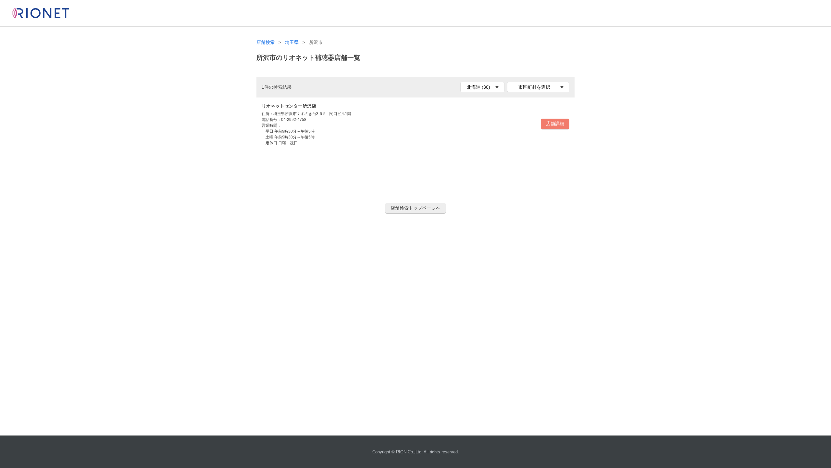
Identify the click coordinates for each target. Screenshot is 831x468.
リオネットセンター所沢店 (289, 106)
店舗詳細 (555, 123)
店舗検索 (265, 42)
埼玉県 (292, 42)
